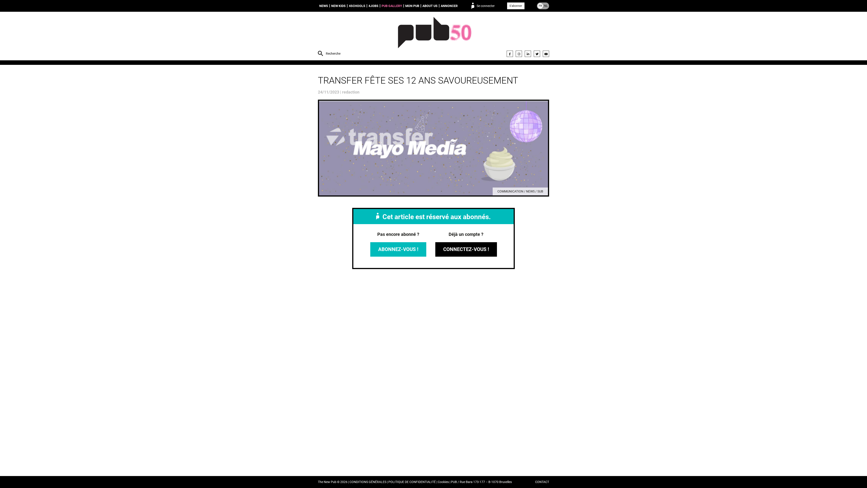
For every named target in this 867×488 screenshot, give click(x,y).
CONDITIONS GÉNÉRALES (368, 482)
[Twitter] (537, 54)
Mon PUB (412, 5)
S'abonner (515, 5)
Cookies (443, 482)
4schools (357, 5)
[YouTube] (546, 54)
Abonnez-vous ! (398, 249)
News (323, 5)
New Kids (338, 5)
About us (430, 5)
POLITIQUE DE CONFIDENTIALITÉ (412, 482)
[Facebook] (510, 54)
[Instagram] (519, 54)
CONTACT (542, 482)
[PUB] (435, 36)
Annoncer (449, 5)
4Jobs (373, 5)
